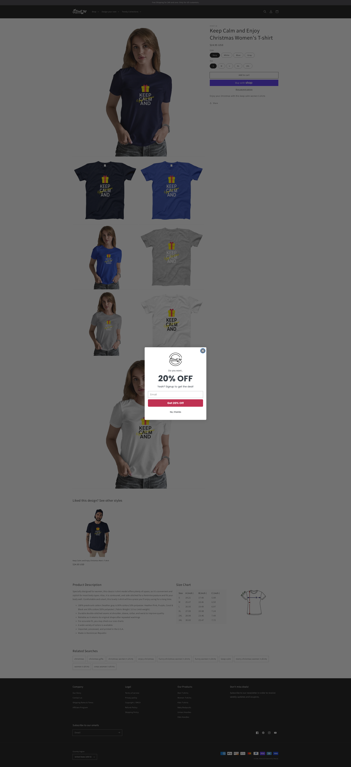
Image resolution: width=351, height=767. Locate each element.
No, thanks (175, 412)
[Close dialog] (202, 350)
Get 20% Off (175, 403)
